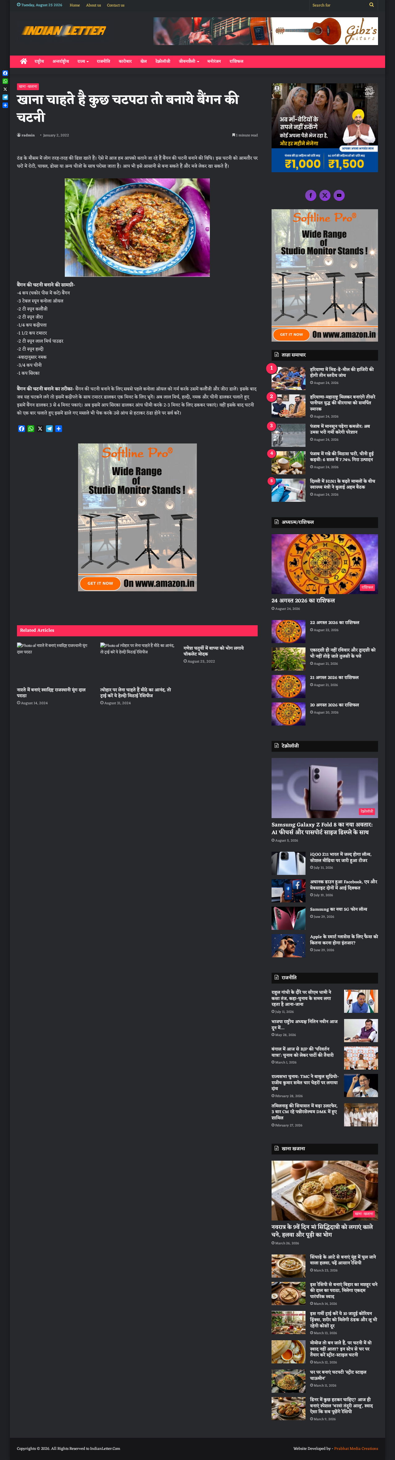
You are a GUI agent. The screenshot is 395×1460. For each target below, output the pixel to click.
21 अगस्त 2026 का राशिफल (334, 678)
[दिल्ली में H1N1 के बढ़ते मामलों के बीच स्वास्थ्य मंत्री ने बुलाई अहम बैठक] (289, 490)
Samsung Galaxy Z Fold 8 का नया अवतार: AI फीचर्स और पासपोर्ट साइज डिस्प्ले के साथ (322, 829)
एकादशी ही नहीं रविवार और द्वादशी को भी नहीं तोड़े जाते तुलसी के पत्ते (343, 653)
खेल (143, 61)
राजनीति (103, 61)
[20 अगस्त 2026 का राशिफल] (289, 714)
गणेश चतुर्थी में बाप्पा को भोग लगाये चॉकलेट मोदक (214, 651)
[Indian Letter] (63, 31)
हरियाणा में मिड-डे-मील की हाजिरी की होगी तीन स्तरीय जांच (342, 373)
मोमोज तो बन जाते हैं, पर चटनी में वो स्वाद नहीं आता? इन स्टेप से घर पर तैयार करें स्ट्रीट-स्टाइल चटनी (341, 1349)
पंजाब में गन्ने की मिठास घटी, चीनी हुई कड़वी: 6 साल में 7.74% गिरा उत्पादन (342, 457)
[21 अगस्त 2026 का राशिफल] (289, 686)
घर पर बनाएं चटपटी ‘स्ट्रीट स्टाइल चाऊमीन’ (338, 1376)
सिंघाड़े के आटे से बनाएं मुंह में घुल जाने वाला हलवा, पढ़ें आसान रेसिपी (343, 1260)
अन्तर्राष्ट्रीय (60, 61)
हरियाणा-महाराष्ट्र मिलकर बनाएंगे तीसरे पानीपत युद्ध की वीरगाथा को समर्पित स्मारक (342, 403)
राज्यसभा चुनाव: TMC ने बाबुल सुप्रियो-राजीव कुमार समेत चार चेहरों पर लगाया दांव (305, 1083)
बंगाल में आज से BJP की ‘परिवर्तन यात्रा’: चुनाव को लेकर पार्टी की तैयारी (303, 1052)
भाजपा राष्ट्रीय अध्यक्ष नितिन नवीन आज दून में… (305, 1025)
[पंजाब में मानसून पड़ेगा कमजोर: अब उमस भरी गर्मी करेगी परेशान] (289, 435)
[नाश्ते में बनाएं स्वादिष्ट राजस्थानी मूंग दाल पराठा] (54, 663)
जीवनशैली (187, 61)
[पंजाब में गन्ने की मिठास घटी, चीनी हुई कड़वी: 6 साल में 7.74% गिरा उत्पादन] (289, 462)
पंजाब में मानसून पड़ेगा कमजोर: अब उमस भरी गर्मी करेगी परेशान (340, 430)
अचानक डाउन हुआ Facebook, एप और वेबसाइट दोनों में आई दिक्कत (343, 885)
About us (93, 5)
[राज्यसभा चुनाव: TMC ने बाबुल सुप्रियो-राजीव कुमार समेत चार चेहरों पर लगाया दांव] (361, 1085)
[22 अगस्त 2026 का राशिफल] (289, 631)
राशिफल (236, 61)
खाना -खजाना (28, 86)
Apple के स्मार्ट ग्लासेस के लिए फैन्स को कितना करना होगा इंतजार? (344, 940)
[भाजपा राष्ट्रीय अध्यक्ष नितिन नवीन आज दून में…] (361, 1030)
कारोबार (125, 61)
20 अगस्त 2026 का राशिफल (334, 705)
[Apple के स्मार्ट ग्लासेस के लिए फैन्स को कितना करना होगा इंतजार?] (289, 945)
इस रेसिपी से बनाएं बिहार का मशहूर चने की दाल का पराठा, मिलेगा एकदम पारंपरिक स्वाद (343, 1291)
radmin (28, 135)
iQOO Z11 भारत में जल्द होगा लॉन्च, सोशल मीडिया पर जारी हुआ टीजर (341, 858)
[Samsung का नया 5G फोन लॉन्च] (289, 918)
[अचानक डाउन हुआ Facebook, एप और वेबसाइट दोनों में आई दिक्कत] (289, 890)
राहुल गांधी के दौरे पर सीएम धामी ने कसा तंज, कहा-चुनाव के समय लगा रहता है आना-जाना (301, 999)
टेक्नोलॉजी (163, 61)
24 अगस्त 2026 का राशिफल (303, 601)
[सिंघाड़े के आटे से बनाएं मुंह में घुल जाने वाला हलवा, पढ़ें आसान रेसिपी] (289, 1266)
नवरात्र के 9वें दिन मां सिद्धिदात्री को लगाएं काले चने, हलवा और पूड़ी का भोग (322, 1231)
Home (75, 5)
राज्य (81, 61)
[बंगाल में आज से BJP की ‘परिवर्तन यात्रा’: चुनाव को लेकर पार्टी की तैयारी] (361, 1058)
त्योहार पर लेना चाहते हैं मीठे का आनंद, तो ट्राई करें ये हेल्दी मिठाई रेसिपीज (135, 693)
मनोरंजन (214, 61)
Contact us (115, 5)
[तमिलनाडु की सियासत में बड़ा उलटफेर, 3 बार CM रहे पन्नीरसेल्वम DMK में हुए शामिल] (361, 1114)
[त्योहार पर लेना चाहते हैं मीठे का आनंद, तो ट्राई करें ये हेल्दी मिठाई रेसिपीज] (137, 663)
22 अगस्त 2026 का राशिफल (334, 623)
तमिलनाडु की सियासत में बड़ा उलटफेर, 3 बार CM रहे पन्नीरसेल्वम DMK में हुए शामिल (305, 1112)
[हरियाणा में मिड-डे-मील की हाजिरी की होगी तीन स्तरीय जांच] (289, 378)
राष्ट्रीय (39, 61)
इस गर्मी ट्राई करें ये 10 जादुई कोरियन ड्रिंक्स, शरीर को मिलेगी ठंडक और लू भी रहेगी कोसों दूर (343, 1320)
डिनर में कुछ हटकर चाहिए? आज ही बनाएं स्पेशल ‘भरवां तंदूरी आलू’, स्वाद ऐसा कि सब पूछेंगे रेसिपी (341, 1406)
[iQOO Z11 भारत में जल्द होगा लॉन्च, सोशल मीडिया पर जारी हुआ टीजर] (289, 863)
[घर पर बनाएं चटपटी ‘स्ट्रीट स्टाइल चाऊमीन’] (289, 1381)
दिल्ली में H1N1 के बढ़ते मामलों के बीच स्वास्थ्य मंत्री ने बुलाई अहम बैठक (342, 485)
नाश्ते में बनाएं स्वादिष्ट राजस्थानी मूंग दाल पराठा (51, 693)
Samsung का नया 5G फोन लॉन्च (338, 909)
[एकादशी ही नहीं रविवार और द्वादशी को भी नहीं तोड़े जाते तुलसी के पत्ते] (289, 659)
